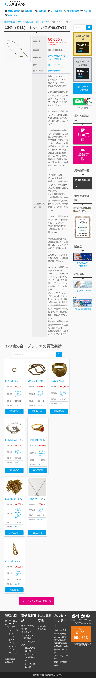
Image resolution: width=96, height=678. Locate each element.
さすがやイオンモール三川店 (18, 393)
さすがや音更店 (40, 510)
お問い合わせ (60, 640)
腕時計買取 (10, 659)
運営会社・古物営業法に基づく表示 (61, 649)
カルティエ (14, 646)
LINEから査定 (60, 630)
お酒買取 (9, 662)
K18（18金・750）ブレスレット (42, 381)
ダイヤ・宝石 (11, 621)
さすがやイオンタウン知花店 (40, 393)
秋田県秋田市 (54, 71)
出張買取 (83, 156)
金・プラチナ (54, 65)
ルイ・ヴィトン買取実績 (30, 657)
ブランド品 (10, 627)
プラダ (12, 649)
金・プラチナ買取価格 (83, 88)
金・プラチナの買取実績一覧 (37, 601)
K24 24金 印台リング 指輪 (61, 381)
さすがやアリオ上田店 (18, 452)
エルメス (13, 637)
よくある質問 (60, 637)
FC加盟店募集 (60, 643)
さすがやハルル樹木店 (18, 573)
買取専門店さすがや (54, 675)
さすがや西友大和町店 (63, 393)
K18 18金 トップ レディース (18, 561)
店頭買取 (83, 137)
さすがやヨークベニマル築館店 (42, 452)
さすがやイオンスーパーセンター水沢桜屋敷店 (18, 513)
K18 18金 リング (12, 381)
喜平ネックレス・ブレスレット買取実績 (28, 635)
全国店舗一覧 (60, 634)
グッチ (12, 643)
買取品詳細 (14, 411)
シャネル (13, 640)
